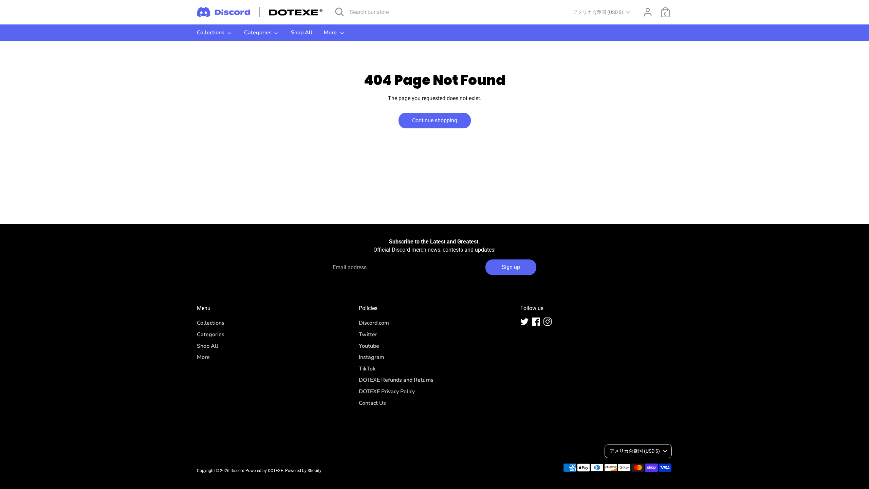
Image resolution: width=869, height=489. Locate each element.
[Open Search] (339, 12)
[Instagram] (547, 322)
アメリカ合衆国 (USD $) (598, 12)
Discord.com (374, 323)
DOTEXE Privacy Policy (387, 391)
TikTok (367, 369)
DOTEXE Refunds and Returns (396, 380)
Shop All (301, 32)
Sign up (511, 267)
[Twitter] (524, 322)
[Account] (647, 12)
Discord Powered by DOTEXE (256, 470)
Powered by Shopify (303, 470)
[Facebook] (536, 322)
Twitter (368, 334)
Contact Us (372, 403)
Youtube (369, 346)
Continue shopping (434, 120)
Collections (211, 32)
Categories (258, 32)
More (331, 32)
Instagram (371, 357)
